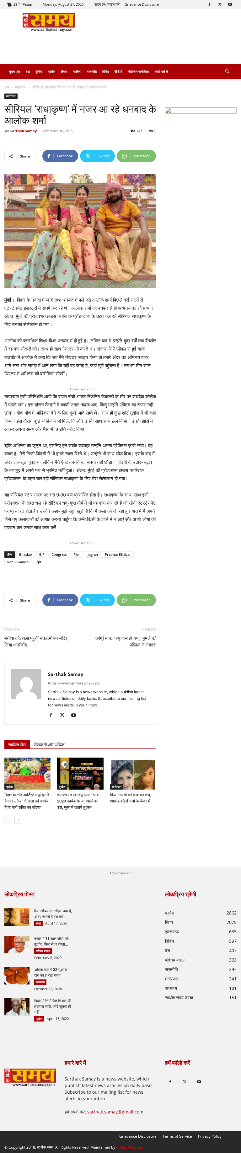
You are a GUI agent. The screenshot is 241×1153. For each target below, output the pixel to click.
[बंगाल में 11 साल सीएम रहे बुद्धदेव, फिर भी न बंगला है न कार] (16, 944)
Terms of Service (177, 1136)
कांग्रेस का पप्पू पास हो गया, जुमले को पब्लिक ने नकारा (125, 641)
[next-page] (18, 820)
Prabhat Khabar (118, 554)
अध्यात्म (40, 982)
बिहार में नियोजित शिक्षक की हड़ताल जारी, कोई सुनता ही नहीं (52, 1006)
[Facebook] (209, 4)
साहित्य (77, 71)
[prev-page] (8, 820)
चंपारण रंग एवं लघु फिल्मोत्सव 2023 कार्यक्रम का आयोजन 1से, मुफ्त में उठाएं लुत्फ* (78, 801)
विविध (105, 71)
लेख (38, 923)
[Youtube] (230, 4)
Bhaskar (25, 554)
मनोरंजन (20, 87)
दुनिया (38, 71)
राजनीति (92, 71)
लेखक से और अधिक (49, 744)
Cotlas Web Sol (129, 1147)
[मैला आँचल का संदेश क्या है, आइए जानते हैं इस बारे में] (16, 917)
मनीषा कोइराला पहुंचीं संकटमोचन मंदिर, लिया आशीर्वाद (36, 641)
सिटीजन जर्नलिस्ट (138, 71)
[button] (227, 72)
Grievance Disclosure (142, 4)
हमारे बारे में (161, 71)
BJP (42, 554)
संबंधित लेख (17, 744)
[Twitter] (219, 4)
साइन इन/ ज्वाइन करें (107, 4)
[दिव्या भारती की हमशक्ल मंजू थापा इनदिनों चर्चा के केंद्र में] (133, 773)
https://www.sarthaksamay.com (74, 683)
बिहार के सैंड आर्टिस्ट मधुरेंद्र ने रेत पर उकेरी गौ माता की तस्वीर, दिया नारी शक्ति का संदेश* (27, 801)
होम (6, 87)
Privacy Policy (210, 1136)
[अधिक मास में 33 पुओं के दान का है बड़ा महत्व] (16, 975)
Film (77, 554)
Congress (59, 554)
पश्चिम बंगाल (43, 951)
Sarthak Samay (23, 130)
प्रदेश (51, 71)
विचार (64, 71)
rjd (38, 562)
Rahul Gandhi (18, 562)
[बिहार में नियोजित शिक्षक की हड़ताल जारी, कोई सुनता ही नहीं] (16, 1007)
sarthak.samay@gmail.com (115, 1112)
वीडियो (118, 71)
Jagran (93, 554)
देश (28, 71)
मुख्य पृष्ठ (14, 71)
